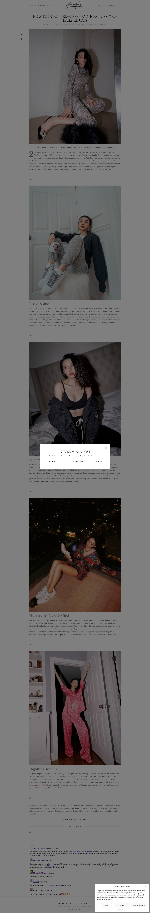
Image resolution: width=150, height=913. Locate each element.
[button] (146, 886)
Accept (105, 905)
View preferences (139, 905)
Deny (122, 905)
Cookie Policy (121, 909)
